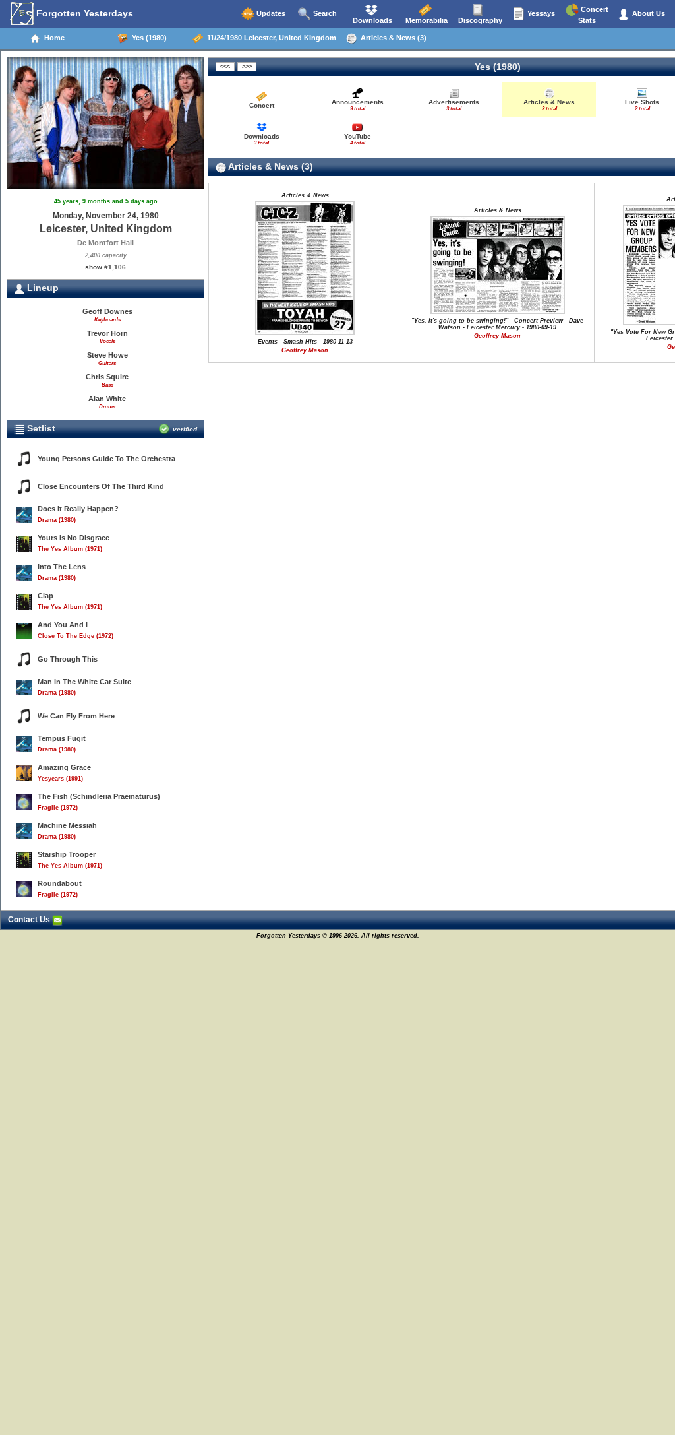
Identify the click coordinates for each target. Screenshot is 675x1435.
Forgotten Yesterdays (83, 13)
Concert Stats (593, 14)
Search (324, 13)
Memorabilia (425, 20)
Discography (479, 20)
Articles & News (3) (391, 38)
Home (52, 38)
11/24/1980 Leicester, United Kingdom (269, 38)
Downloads (371, 20)
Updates (269, 13)
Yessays (540, 13)
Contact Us (30, 919)
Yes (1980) (147, 38)
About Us (647, 13)
